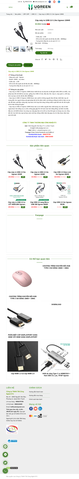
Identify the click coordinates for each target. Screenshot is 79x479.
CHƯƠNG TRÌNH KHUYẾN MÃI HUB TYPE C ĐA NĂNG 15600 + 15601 (23, 297)
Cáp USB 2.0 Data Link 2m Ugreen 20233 (62, 173)
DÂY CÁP (26, 14)
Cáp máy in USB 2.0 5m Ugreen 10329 (17, 173)
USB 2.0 (33, 14)
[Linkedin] (49, 59)
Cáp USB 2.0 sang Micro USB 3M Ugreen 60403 (39, 203)
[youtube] (54, 1)
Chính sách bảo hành (35, 399)
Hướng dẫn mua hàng (36, 395)
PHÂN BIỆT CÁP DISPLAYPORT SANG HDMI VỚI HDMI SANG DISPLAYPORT (22, 336)
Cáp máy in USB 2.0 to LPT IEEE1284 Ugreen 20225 (16, 203)
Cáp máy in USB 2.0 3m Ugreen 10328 (39, 173)
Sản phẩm (18, 14)
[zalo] (59, 1)
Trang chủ (9, 14)
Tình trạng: (38, 48)
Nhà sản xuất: (39, 29)
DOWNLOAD (56, 304)
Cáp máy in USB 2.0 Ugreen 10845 (20, 91)
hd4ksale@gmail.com (41, 1)
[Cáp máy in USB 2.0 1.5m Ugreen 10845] (39, 7)
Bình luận (28, 65)
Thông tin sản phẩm (14, 65)
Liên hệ (44, 53)
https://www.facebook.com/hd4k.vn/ (42, 132)
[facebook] (50, 1)
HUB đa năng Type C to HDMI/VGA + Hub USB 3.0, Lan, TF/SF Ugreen (56, 375)
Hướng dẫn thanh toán (36, 391)
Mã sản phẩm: (39, 33)
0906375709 (28, 1)
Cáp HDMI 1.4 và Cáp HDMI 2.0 (22, 373)
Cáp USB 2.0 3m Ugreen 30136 (62, 203)
